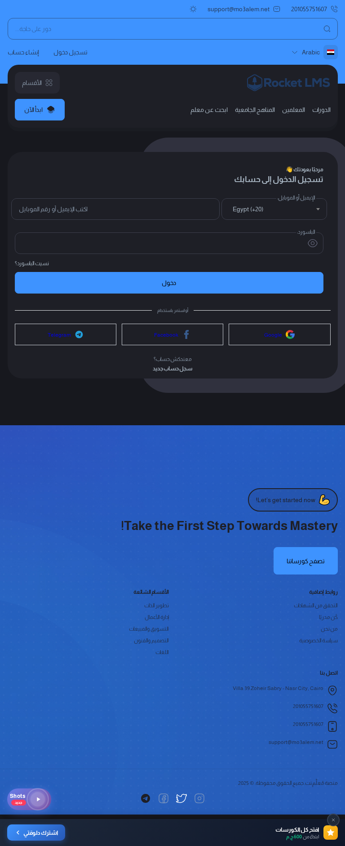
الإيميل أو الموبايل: (296, 198)
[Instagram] (199, 798)
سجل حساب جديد (173, 368)
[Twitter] (181, 798)
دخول (169, 282)
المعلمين (293, 109)
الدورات (321, 109)
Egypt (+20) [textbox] (248, 209)
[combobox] (274, 209)
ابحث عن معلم (209, 109)
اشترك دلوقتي (40, 832)
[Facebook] (163, 798)
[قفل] (333, 820)
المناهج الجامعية (255, 109)
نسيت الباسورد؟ (32, 263)
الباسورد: (306, 232)
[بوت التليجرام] (145, 798)
